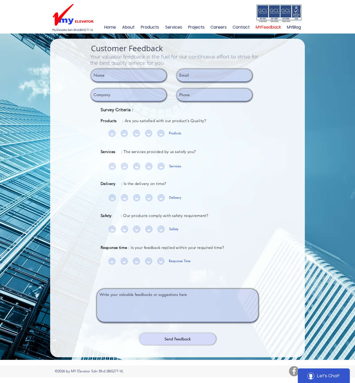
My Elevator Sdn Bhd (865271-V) (72, 30)
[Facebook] (294, 371)
